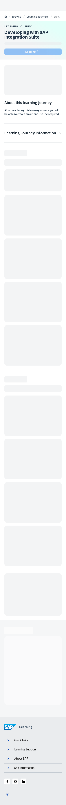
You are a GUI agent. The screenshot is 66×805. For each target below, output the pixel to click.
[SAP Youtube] (15, 781)
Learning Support (25, 749)
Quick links (21, 740)
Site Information (24, 767)
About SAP (21, 758)
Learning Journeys (38, 16)
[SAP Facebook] (7, 781)
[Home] (5, 17)
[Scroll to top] (7, 795)
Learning (25, 727)
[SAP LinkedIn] (23, 781)
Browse (16, 16)
